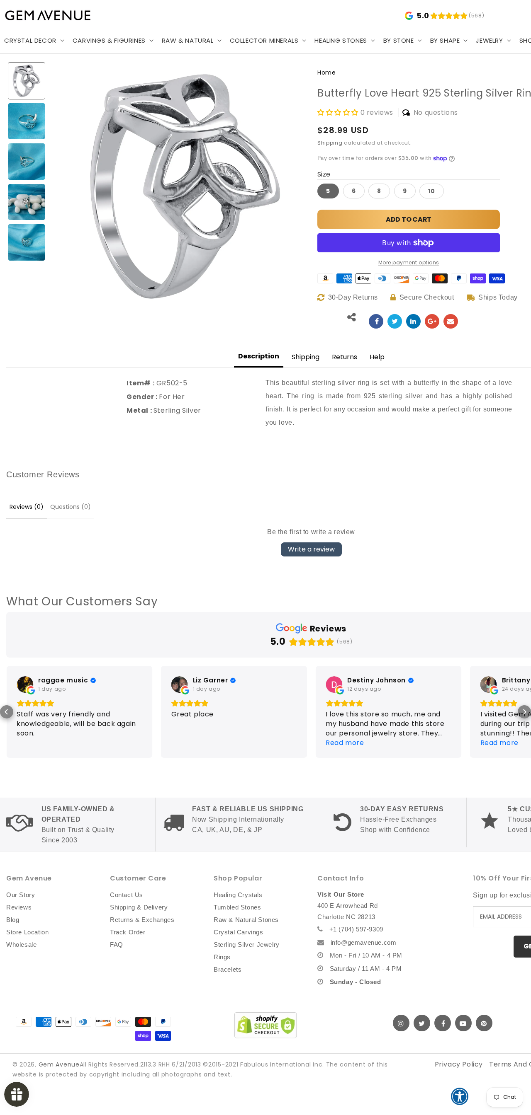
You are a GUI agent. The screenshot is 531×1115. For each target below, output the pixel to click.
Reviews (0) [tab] (27, 507)
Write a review (311, 549)
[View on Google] (25, 684)
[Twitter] (422, 1023)
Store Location (27, 932)
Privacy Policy (459, 1064)
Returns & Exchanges (142, 919)
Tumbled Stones (237, 907)
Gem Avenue (59, 1064)
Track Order (128, 932)
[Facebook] (442, 1023)
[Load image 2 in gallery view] (26, 121)
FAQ (116, 944)
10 (431, 191)
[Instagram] (401, 1023)
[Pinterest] (484, 1023)
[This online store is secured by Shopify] (265, 1025)
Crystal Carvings (238, 932)
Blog (12, 919)
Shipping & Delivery (139, 907)
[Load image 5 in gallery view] (26, 242)
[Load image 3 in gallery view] (26, 161)
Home (326, 72)
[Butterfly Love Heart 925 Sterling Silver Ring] (376, 321)
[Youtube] (463, 1023)
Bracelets (227, 969)
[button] (112, 40)
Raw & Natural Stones (246, 919)
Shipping (330, 142)
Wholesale (21, 944)
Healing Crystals (238, 894)
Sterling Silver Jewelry (247, 944)
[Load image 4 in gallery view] (26, 202)
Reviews (19, 907)
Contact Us (126, 894)
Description (258, 356)
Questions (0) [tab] (70, 507)
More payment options (408, 262)
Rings (222, 956)
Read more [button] (345, 742)
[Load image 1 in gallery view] (26, 81)
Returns (344, 357)
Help (377, 357)
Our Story (20, 894)
